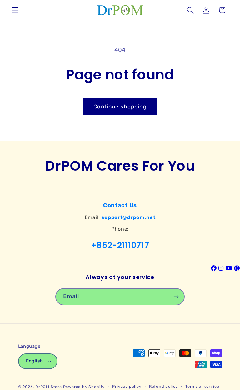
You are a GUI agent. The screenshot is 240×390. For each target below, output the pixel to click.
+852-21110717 (120, 245)
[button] (15, 10)
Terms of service (202, 386)
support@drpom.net (129, 217)
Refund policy (163, 386)
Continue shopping (120, 106)
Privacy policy (126, 386)
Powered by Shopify (84, 386)
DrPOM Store (48, 386)
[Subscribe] (176, 297)
